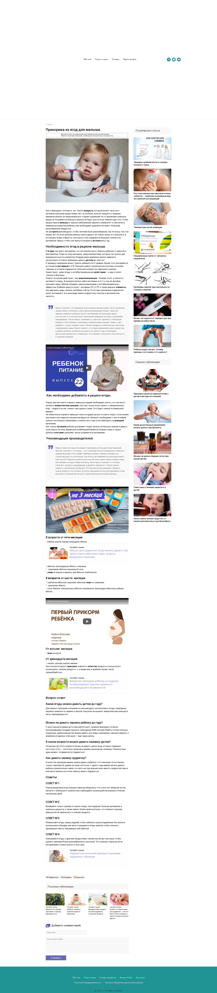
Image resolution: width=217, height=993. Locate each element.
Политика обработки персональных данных (124, 982)
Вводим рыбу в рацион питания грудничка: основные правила (97, 911)
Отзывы (115, 59)
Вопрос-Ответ (126, 977)
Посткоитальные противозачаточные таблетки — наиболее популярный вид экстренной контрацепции (152, 196)
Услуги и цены (101, 59)
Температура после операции (148, 227)
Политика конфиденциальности (87, 982)
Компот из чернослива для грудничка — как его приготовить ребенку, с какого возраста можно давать (119, 913)
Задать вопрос (129, 59)
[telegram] (169, 59)
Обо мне (87, 59)
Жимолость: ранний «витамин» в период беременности (53, 911)
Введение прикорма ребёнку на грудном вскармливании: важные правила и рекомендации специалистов (94, 684)
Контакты (140, 977)
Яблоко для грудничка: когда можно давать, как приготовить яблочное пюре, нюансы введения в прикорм (99, 553)
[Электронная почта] (179, 59)
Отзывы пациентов (107, 977)
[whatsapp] (174, 59)
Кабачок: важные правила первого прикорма (73, 911)
